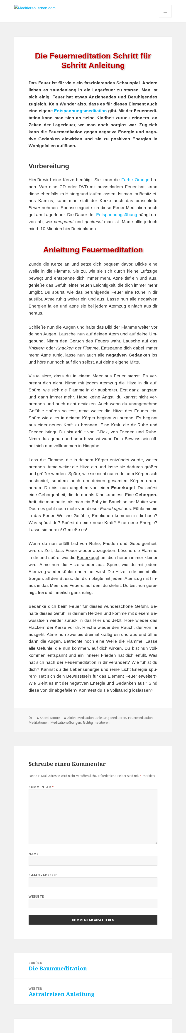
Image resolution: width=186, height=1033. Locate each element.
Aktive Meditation (80, 718)
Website (36, 896)
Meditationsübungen (65, 722)
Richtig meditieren (96, 722)
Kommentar (41, 787)
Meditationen (39, 722)
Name (34, 854)
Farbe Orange (135, 179)
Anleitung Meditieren (110, 718)
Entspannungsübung (116, 214)
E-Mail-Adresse (43, 875)
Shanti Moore (50, 718)
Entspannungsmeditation (80, 110)
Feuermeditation (140, 718)
